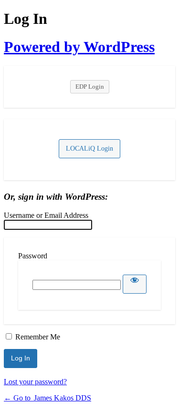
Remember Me (37, 337)
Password (32, 256)
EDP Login (89, 86)
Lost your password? (35, 382)
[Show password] (135, 284)
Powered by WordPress (79, 46)
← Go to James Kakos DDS (47, 398)
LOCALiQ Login (89, 148)
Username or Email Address (46, 215)
